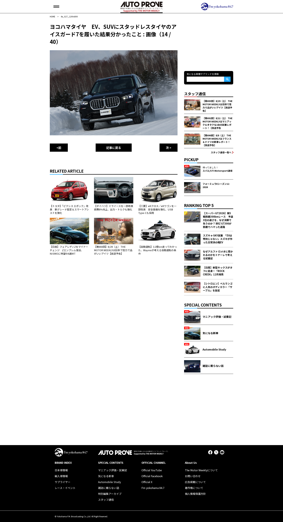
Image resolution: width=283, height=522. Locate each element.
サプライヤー (62, 482)
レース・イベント (65, 488)
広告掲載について (195, 482)
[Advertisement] (208, 43)
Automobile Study (109, 482)
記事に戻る (113, 147)
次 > (168, 147)
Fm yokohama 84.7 (153, 488)
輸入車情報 (61, 476)
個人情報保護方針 (195, 494)
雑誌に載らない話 (108, 488)
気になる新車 (106, 476)
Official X (147, 482)
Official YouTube (152, 470)
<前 (59, 147)
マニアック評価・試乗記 (112, 470)
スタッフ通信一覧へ (221, 152)
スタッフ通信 (106, 500)
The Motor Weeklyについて (201, 470)
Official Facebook (152, 476)
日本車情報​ (61, 470)
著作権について (194, 488)
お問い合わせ (193, 476)
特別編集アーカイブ (110, 494)
